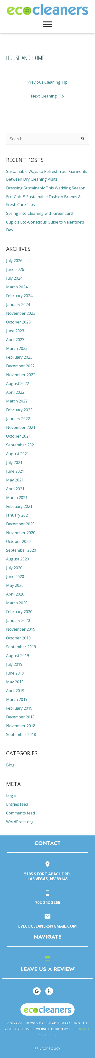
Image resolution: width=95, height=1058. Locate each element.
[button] (47, 958)
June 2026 (15, 269)
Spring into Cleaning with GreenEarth (40, 213)
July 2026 (14, 260)
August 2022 (17, 383)
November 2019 (20, 629)
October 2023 (18, 322)
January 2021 (18, 515)
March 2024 (17, 287)
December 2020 (20, 524)
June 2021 (15, 471)
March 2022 (17, 401)
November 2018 (20, 725)
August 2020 (17, 559)
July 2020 (14, 567)
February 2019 (19, 708)
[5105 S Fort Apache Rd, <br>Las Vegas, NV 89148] (47, 864)
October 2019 (18, 638)
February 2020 (19, 611)
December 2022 (20, 366)
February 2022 (19, 409)
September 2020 (21, 550)
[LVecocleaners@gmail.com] (47, 916)
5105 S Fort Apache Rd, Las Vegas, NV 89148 (47, 876)
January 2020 (18, 620)
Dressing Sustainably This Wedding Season (45, 188)
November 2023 (20, 313)
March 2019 (17, 699)
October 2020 (18, 541)
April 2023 (15, 339)
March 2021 (17, 497)
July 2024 (14, 278)
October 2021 (18, 436)
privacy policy (47, 1049)
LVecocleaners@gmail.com (47, 926)
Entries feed (17, 804)
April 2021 (15, 488)
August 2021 (17, 453)
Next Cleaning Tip (47, 96)
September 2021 (21, 445)
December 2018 (20, 717)
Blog (10, 765)
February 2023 (19, 357)
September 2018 (21, 734)
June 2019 (15, 673)
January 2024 (18, 304)
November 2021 (20, 427)
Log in (12, 795)
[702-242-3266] (47, 893)
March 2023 (17, 348)
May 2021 (15, 480)
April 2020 (15, 594)
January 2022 (18, 418)
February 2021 (19, 506)
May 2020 (15, 585)
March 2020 (17, 603)
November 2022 (20, 374)
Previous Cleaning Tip (47, 82)
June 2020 (15, 576)
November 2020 (20, 532)
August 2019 (17, 655)
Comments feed (20, 813)
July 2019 (14, 664)
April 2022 (15, 392)
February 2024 (19, 295)
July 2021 (14, 462)
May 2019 (15, 682)
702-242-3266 (47, 902)
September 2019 (21, 646)
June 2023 (15, 330)
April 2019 (15, 690)
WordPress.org (20, 821)
